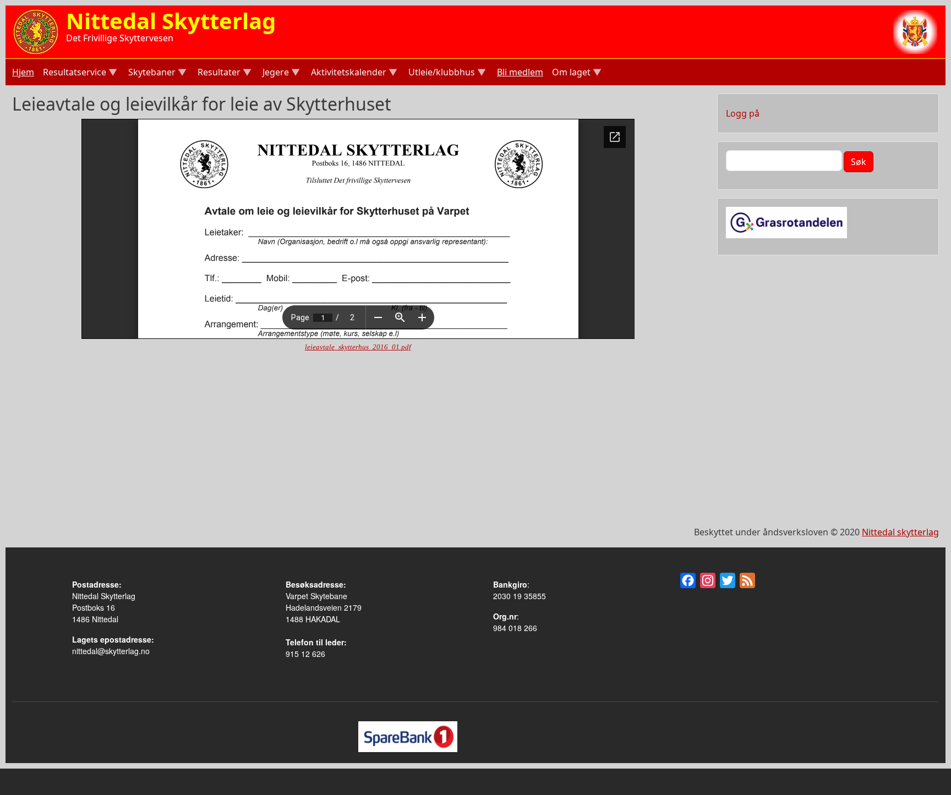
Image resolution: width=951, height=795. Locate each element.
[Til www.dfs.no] (915, 31)
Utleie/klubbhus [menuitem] (440, 73)
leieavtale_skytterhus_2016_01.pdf (358, 347)
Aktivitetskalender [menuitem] (347, 73)
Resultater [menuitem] (218, 73)
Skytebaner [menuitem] (151, 73)
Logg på (742, 113)
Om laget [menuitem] (570, 73)
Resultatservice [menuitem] (73, 73)
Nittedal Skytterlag (171, 21)
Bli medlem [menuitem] (520, 72)
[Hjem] (36, 31)
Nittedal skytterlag (900, 532)
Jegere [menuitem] (274, 73)
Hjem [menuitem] (23, 72)
